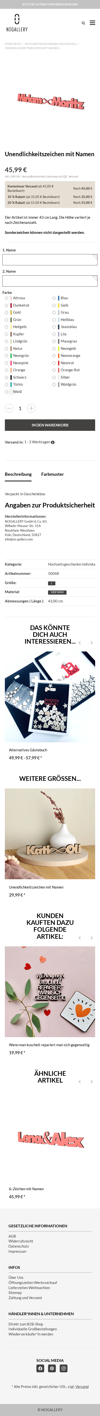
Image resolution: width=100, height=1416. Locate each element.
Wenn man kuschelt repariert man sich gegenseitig (49, 1045)
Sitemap (15, 1293)
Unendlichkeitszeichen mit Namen (36, 887)
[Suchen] (83, 23)
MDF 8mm (57, 592)
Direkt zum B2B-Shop (25, 1324)
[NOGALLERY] (17, 22)
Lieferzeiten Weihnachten (29, 1288)
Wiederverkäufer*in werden (30, 1334)
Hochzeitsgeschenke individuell (73, 564)
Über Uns (16, 1277)
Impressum (17, 1251)
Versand (73, 176)
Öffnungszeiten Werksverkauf (32, 1283)
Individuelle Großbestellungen (32, 1329)
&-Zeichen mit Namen (26, 1189)
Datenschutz (18, 1246)
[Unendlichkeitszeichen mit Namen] (50, 100)
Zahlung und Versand (25, 1298)
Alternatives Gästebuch (28, 750)
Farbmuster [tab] (52, 474)
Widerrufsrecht (20, 1241)
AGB (12, 1236)
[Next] (92, 643)
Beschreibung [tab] (18, 474)
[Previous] (79, 643)
